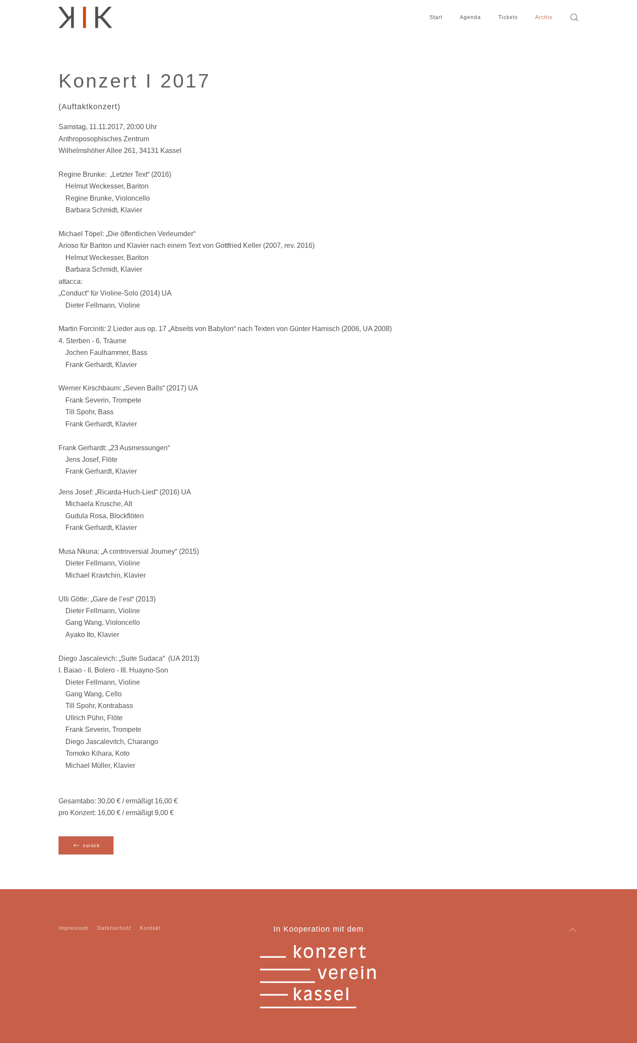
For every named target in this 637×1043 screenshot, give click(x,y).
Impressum (73, 928)
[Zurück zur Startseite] (85, 17)
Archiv (543, 17)
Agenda (470, 17)
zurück (91, 845)
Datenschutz (114, 928)
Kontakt (150, 928)
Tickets (508, 17)
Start (435, 17)
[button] (574, 17)
